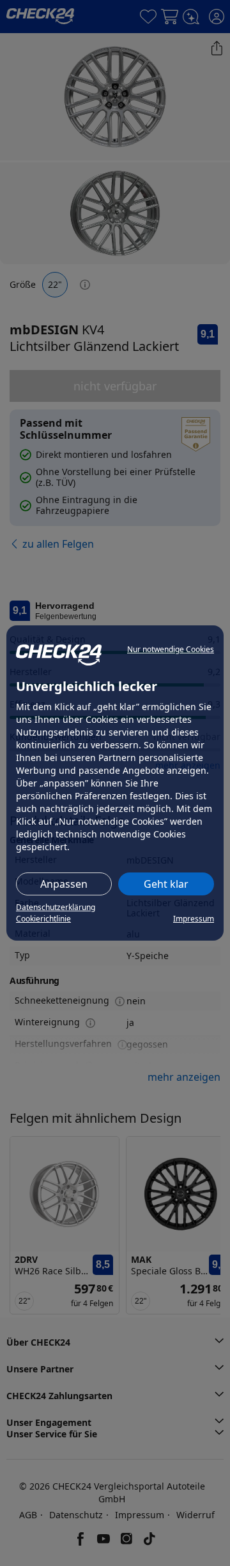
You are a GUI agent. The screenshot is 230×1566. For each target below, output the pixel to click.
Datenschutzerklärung (55, 907)
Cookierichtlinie (43, 918)
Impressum (193, 918)
